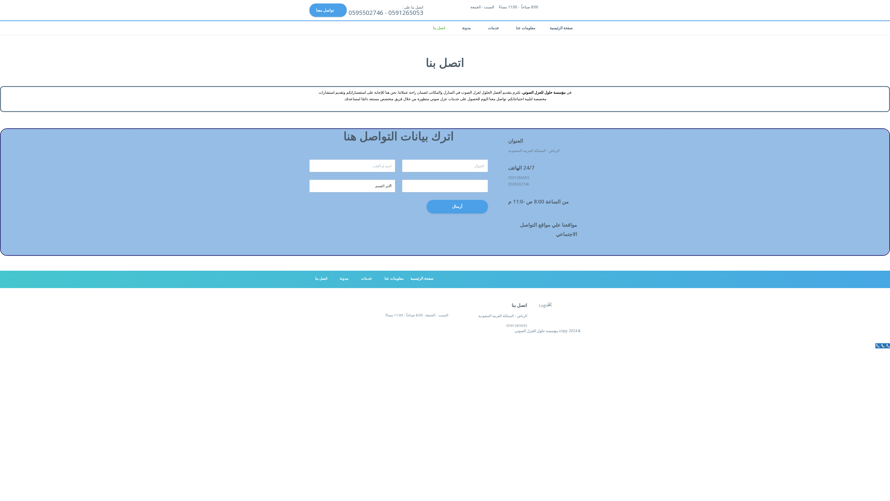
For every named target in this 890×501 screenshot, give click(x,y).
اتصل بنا (439, 27)
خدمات (493, 27)
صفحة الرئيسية (561, 27)
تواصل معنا (325, 10)
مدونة (466, 27)
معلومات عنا (525, 27)
